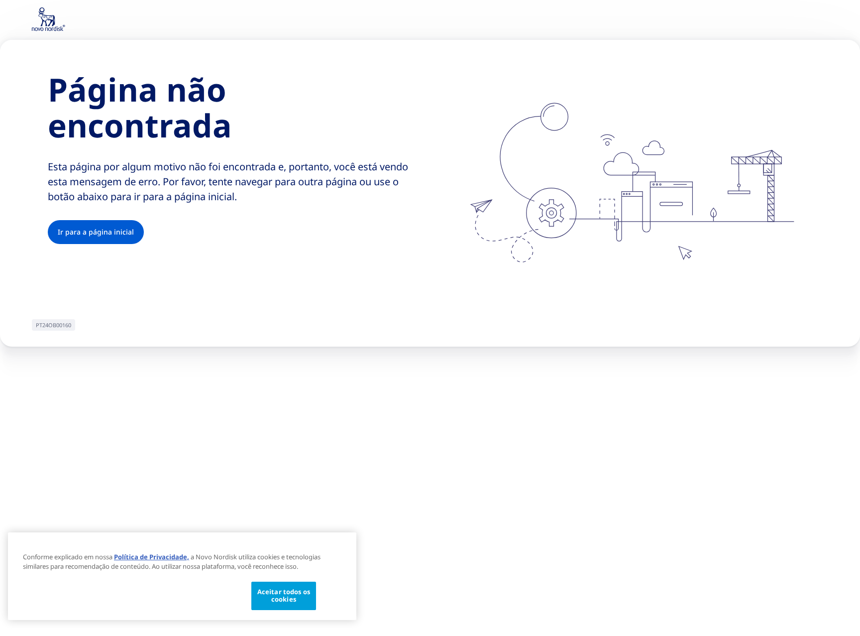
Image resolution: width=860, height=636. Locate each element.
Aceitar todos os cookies (283, 595)
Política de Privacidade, (151, 556)
